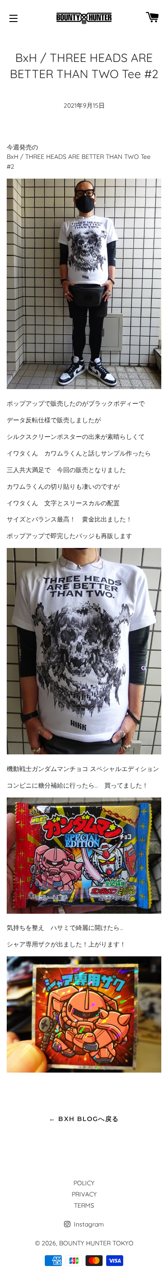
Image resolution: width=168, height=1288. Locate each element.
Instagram (88, 1224)
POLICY (84, 1183)
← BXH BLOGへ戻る (84, 1119)
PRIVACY (84, 1194)
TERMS (84, 1205)
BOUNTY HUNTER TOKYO (96, 1243)
